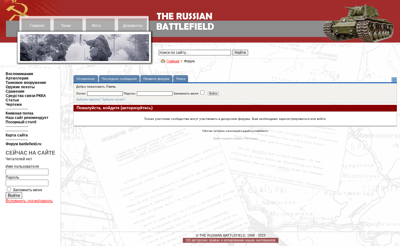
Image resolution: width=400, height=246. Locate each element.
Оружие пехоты (20, 87)
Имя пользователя (22, 166)
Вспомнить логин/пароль (29, 200)
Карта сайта (17, 135)
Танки (66, 25)
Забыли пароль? (88, 99)
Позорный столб (21, 122)
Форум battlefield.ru (23, 144)
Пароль (12, 177)
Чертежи (14, 104)
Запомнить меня (27, 190)
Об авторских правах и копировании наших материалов (230, 240)
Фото (96, 25)
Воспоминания (19, 74)
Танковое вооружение (26, 82)
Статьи (12, 100)
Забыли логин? (113, 99)
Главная (37, 25)
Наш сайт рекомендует (27, 117)
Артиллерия (17, 78)
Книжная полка (19, 113)
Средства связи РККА (26, 96)
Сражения (15, 91)
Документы (132, 25)
